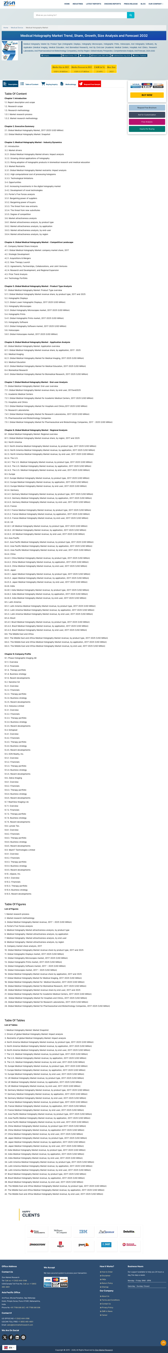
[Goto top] (163, 1343)
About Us (105, 1296)
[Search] (130, 15)
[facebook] (11, 1337)
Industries (78, 4)
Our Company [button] (155, 4)
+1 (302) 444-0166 (21, 1318)
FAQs (103, 1279)
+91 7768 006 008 (32, 1307)
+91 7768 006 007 (17, 1307)
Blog (143, 4)
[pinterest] (23, 1337)
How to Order (107, 1272)
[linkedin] (17, 1337)
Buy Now (147, 95)
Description (12, 84)
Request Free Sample (92, 84)
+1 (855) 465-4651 (25, 1322)
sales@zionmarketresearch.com (20, 1325)
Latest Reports (93, 4)
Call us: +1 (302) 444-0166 (16, 1280)
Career (104, 1315)
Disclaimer (105, 1276)
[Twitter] (5, 1337)
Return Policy (107, 1283)
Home (67, 4)
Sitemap (104, 1287)
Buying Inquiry (52, 84)
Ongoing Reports (112, 4)
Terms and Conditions (110, 1300)
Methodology (70, 84)
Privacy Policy (107, 1307)
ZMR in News (106, 1311)
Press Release (131, 4)
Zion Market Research (104, 1350)
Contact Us (106, 1304)
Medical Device (17, 27)
